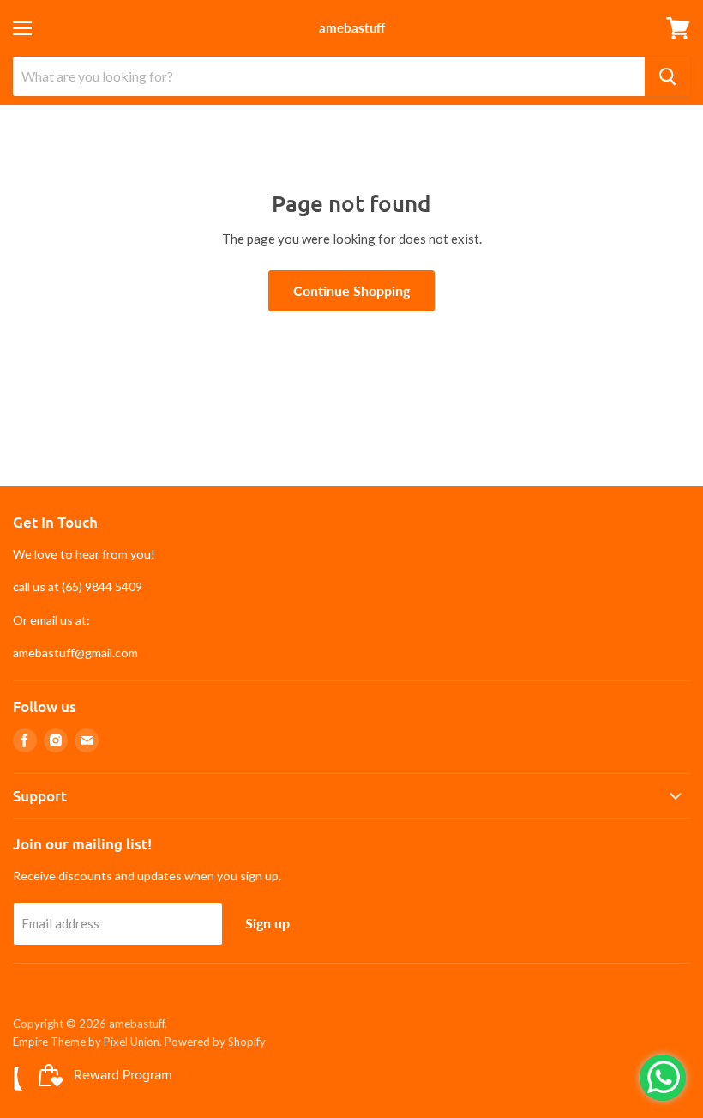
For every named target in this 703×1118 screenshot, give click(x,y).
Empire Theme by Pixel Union (86, 1042)
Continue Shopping (351, 290)
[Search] (667, 76)
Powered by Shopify (215, 1042)
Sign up (267, 923)
